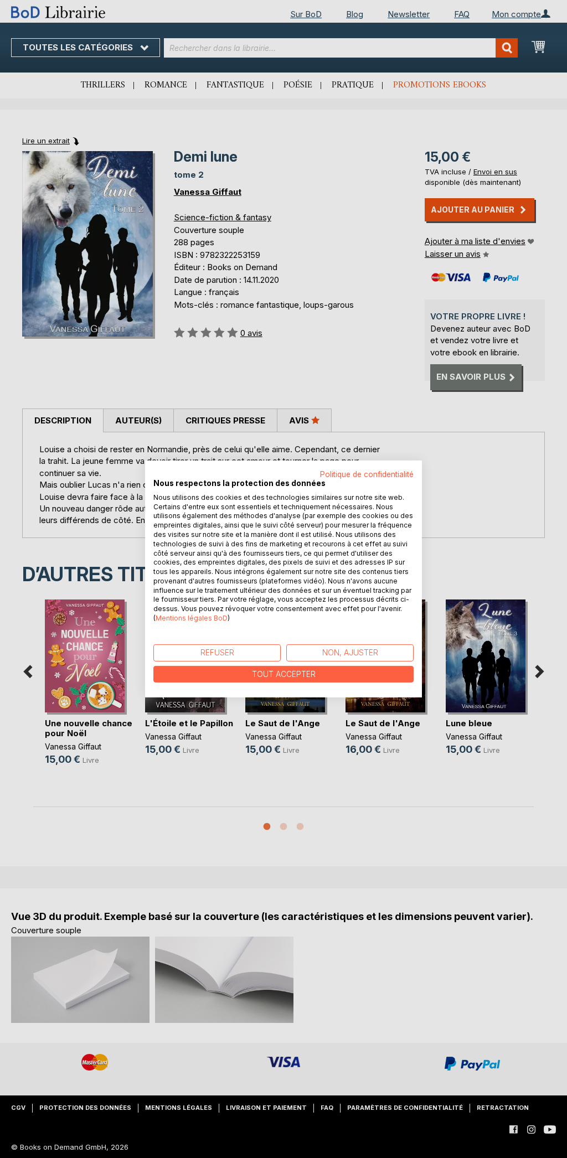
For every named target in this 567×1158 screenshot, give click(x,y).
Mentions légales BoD (192, 618)
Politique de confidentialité (367, 474)
